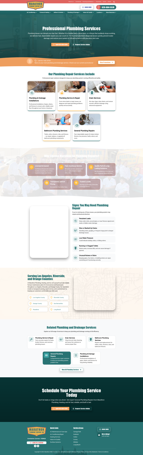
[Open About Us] (73, 1)
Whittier (75, 442)
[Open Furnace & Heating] (50, 12)
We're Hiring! (106, 434)
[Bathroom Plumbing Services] (90, 339)
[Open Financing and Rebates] (93, 1)
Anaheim (76, 434)
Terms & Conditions (103, 452)
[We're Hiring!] (99, 435)
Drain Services (70, 338)
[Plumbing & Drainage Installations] (75, 355)
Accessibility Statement (91, 452)
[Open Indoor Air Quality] (93, 12)
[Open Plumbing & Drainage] (79, 12)
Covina (75, 439)
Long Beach (76, 444)
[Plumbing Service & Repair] (31, 339)
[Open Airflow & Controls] (64, 12)
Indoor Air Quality (55, 439)
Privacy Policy (80, 452)
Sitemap (73, 452)
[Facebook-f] (35, 446)
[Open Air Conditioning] (36, 12)
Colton (75, 437)
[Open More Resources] (115, 12)
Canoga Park (77, 431)
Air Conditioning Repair (57, 434)
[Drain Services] (61, 339)
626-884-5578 (108, 7)
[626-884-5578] (98, 7)
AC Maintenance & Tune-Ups (58, 431)
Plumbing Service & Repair (44, 338)
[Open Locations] (102, 12)
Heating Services (55, 437)
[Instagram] (38, 446)
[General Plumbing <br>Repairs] (46, 355)
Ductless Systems (55, 442)
